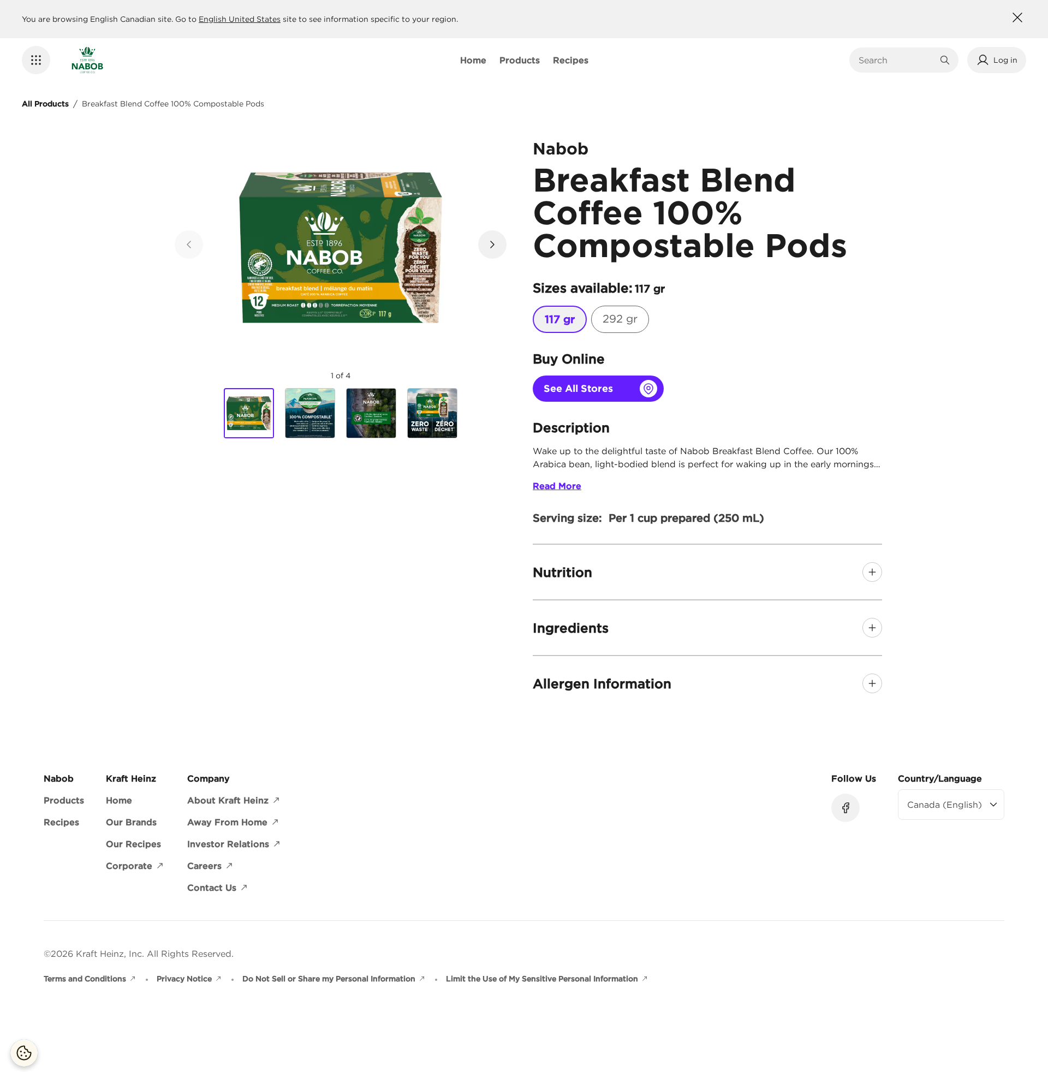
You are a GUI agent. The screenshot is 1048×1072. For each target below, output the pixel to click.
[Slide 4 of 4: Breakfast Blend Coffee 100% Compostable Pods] (432, 413)
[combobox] (896, 60)
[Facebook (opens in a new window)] (845, 808)
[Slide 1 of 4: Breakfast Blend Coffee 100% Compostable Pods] (249, 414)
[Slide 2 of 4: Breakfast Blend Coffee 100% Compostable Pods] (310, 413)
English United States (240, 19)
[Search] (945, 60)
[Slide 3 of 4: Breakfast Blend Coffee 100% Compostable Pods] (371, 413)
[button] (36, 60)
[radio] (560, 319)
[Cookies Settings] (24, 1053)
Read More (557, 485)
